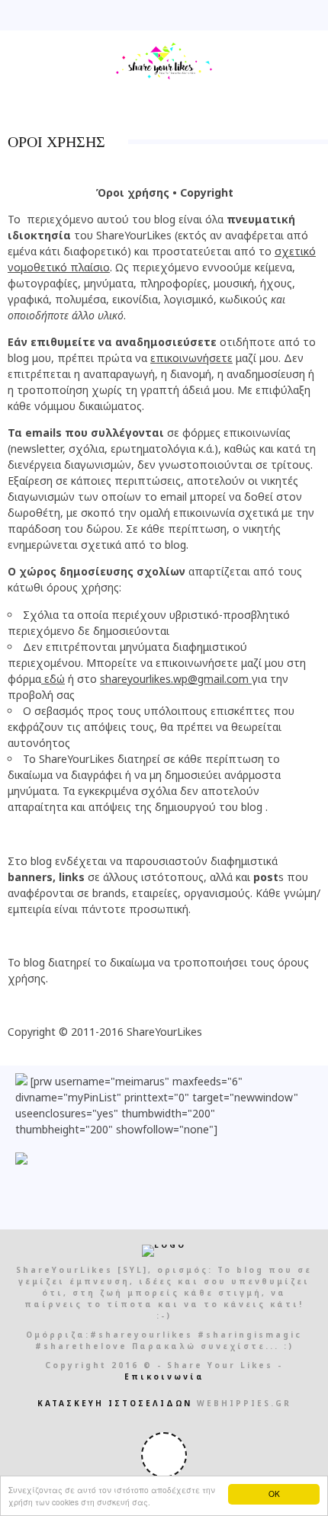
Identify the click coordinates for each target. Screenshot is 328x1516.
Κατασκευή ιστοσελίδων (114, 1403)
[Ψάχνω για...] (315, 15)
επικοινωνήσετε (191, 358)
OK (274, 1493)
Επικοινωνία (164, 1376)
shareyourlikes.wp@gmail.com (174, 678)
